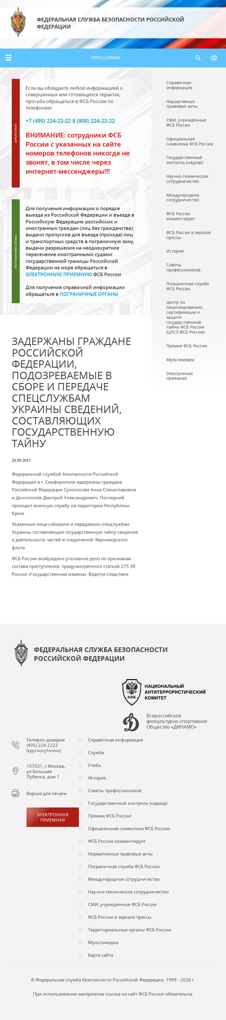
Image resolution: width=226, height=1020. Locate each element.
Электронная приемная (53, 817)
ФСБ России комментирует (117, 841)
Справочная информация (115, 740)
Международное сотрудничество (124, 879)
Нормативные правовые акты (120, 854)
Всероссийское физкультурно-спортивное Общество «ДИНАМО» (177, 721)
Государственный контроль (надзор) (127, 803)
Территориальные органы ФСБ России (129, 930)
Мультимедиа (103, 942)
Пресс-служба (105, 57)
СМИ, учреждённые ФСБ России (122, 904)
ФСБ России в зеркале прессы (120, 917)
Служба (96, 752)
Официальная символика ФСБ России (129, 828)
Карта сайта (100, 955)
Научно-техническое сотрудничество (128, 892)
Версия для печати (46, 793)
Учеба (94, 765)
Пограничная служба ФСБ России (124, 866)
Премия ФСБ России (109, 816)
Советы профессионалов (115, 790)
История (97, 778)
